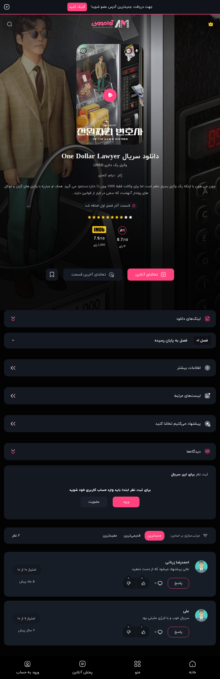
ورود (126, 502)
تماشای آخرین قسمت (88, 274)
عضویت (94, 502)
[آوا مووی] (110, 24)
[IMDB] (99, 231)
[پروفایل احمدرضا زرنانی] (201, 574)
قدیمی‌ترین (132, 535)
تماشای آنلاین (146, 274)
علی (186, 611)
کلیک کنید (77, 7)
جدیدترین (154, 535)
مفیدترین (110, 535)
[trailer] (110, 95)
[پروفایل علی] (201, 623)
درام (112, 175)
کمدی (102, 175)
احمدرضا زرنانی (177, 562)
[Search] (9, 24)
